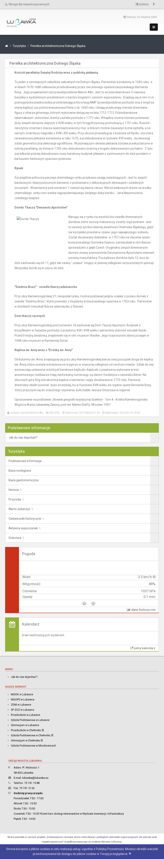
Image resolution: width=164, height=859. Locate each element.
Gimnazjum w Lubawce (25, 725)
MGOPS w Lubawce (22, 699)
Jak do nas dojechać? (23, 437)
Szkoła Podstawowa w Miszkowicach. (34, 745)
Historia (14, 489)
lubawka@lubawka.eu (35, 777)
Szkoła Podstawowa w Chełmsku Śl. (32, 735)
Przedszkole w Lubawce (25, 714)
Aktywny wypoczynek (23, 528)
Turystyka (19, 46)
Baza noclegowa (20, 470)
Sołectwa (15, 538)
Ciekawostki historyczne (25, 518)
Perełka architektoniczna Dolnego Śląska (58, 46)
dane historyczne (142, 610)
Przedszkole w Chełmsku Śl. (27, 730)
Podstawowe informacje (25, 461)
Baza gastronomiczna (23, 480)
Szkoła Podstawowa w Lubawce (30, 720)
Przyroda (15, 499)
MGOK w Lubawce (22, 694)
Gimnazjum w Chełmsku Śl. (27, 740)
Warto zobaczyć (19, 509)
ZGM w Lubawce (21, 704)
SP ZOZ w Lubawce (22, 709)
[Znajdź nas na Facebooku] (155, 4)
